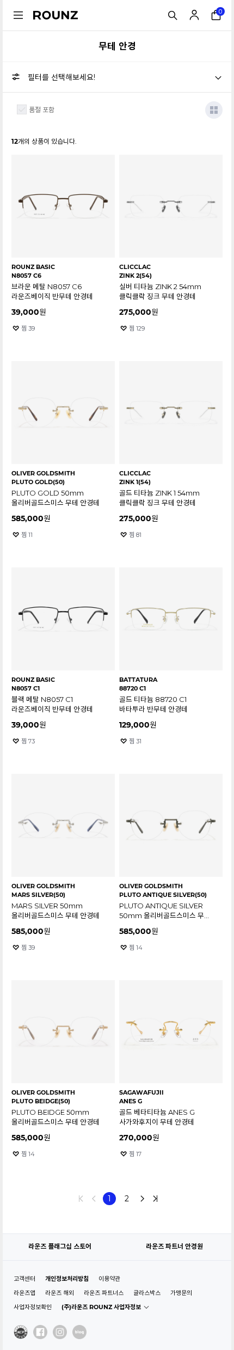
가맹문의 (181, 1293)
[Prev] (94, 1198)
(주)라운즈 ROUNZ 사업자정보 (101, 1307)
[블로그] (79, 1332)
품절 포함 (41, 110)
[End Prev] (81, 1198)
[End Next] (155, 1198)
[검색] (172, 15)
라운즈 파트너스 (104, 1293)
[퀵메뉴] (17, 15)
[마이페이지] (194, 15)
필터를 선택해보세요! (61, 77)
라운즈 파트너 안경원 (174, 1246)
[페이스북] (40, 1332)
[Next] (142, 1198)
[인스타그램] (60, 1332)
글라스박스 (147, 1293)
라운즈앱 (24, 1293)
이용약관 (109, 1278)
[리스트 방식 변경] (214, 110)
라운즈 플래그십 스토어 (59, 1246)
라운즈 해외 (59, 1293)
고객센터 (24, 1278)
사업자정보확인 (33, 1307)
